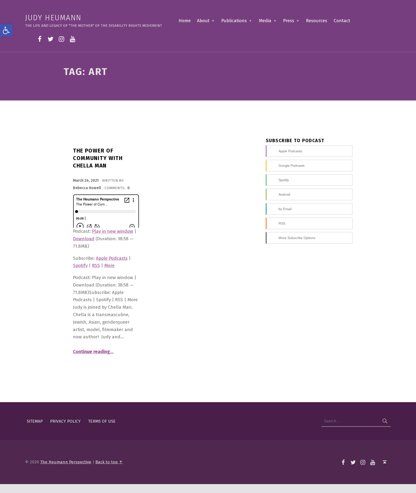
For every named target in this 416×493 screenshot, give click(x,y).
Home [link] (185, 20)
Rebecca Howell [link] (87, 188)
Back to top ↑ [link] (109, 462)
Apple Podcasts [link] (112, 258)
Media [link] (265, 20)
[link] (6, 30)
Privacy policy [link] (65, 421)
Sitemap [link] (35, 421)
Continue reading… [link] (93, 351)
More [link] (109, 265)
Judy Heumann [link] (53, 17)
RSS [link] (96, 265)
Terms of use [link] (102, 421)
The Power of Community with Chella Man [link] (98, 158)
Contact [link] (342, 20)
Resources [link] (316, 20)
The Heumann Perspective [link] (65, 462)
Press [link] (288, 20)
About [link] (203, 20)
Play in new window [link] (112, 231)
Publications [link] (234, 20)
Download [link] (83, 238)
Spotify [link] (80, 265)
